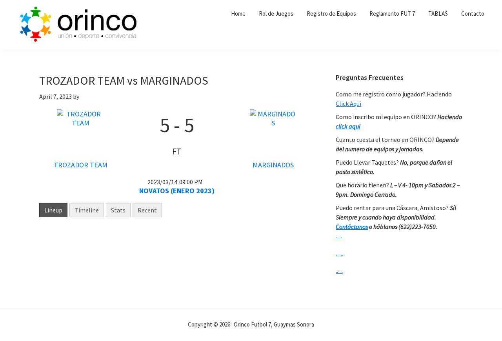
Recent (147, 210)
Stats (118, 210)
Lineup (53, 210)
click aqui (348, 126)
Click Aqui (348, 103)
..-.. (339, 270)
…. (339, 253)
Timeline (87, 210)
